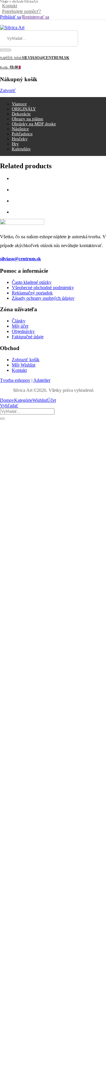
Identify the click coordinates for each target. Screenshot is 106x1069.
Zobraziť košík (25, 359)
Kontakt (9, 5)
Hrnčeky (20, 138)
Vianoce (19, 103)
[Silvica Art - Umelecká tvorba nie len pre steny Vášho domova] (12, 27)
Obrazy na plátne (27, 118)
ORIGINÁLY (24, 108)
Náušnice (20, 128)
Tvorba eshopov (15, 380)
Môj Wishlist (23, 364)
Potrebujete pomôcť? (21, 11)
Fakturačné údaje (28, 336)
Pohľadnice (22, 133)
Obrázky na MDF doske (34, 123)
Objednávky (23, 331)
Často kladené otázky (32, 282)
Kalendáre (21, 148)
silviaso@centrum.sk (20, 258)
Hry (15, 143)
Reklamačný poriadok (32, 292)
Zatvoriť (8, 90)
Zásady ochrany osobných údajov (43, 298)
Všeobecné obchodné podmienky (43, 287)
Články (18, 320)
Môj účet (20, 326)
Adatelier (41, 380)
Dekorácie (21, 113)
